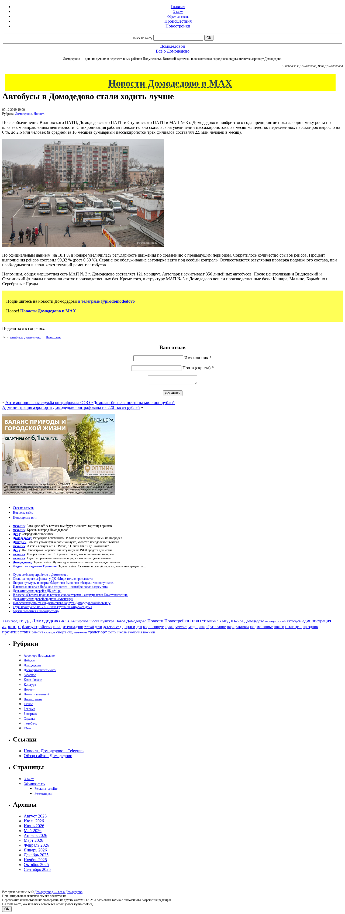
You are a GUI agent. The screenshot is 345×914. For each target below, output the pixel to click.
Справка (29, 718)
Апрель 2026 (35, 835)
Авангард (10, 621)
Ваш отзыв (53, 337)
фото (112, 632)
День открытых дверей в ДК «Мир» (37, 591)
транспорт (97, 632)
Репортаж (30, 714)
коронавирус (153, 627)
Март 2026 (33, 840)
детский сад (112, 627)
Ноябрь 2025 (35, 859)
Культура (107, 621)
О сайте (178, 12)
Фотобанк (30, 723)
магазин (181, 627)
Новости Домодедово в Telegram (54, 751)
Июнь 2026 (34, 825)
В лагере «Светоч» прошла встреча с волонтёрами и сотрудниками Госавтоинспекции (70, 595)
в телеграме (106, 301)
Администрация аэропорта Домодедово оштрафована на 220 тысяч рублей (71, 407)
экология (135, 632)
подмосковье (261, 627)
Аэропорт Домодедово (39, 655)
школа (122, 632)
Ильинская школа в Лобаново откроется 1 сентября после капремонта (60, 587)
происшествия (16, 631)
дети (98, 627)
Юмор (28, 728)
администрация (316, 621)
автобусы (16, 337)
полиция (293, 626)
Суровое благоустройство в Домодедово (40, 575)
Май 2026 (33, 830)
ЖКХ (65, 621)
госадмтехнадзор (68, 627)
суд (70, 632)
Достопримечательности (40, 670)
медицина (196, 627)
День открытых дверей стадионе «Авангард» (43, 599)
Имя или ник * (198, 358)
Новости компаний (36, 694)
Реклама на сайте (45, 789)
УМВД (224, 621)
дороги (128, 626)
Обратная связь (177, 17)
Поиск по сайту (142, 38)
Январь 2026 (35, 850)
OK (6, 909)
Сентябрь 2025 (37, 869)
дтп (139, 627)
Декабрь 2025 (36, 855)
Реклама (29, 709)
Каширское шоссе (85, 621)
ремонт (37, 632)
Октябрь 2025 (36, 864)
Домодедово (23, 114)
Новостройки (177, 26)
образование (216, 627)
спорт (61, 632)
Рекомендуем (43, 793)
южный (149, 632)
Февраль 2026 (36, 845)
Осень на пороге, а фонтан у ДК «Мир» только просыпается (53, 579)
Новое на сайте (23, 513)
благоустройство (37, 627)
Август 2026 (35, 816)
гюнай (89, 627)
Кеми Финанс (33, 680)
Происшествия (178, 21)
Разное (28, 704)
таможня (80, 632)
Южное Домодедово (247, 621)
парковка (242, 627)
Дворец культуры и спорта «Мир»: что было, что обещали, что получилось (63, 583)
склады (49, 632)
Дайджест (30, 660)
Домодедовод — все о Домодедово (58, 892)
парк (230, 627)
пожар (279, 627)
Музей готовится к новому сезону (36, 611)
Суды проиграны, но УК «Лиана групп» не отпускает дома (52, 607)
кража (169, 627)
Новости (39, 114)
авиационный (275, 621)
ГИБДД (25, 621)
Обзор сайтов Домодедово (48, 755)
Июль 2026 (34, 821)
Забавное (30, 675)
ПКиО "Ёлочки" (204, 621)
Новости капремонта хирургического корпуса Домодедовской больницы (62, 603)
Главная (178, 6)
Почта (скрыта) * (198, 367)
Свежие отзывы (23, 508)
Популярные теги (24, 517)
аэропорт (11, 626)
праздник (310, 627)
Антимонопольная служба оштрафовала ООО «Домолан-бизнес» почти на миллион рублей (90, 402)
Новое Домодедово (130, 621)
